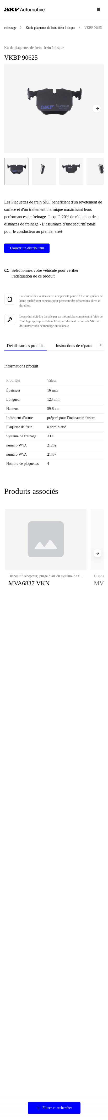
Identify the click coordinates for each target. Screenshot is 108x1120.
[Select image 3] (71, 171)
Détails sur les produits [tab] (25, 345)
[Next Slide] (96, 108)
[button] (46, 553)
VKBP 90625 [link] (93, 28)
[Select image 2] (44, 171)
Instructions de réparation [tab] (77, 345)
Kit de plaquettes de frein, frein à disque (50, 28)
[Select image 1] (16, 171)
